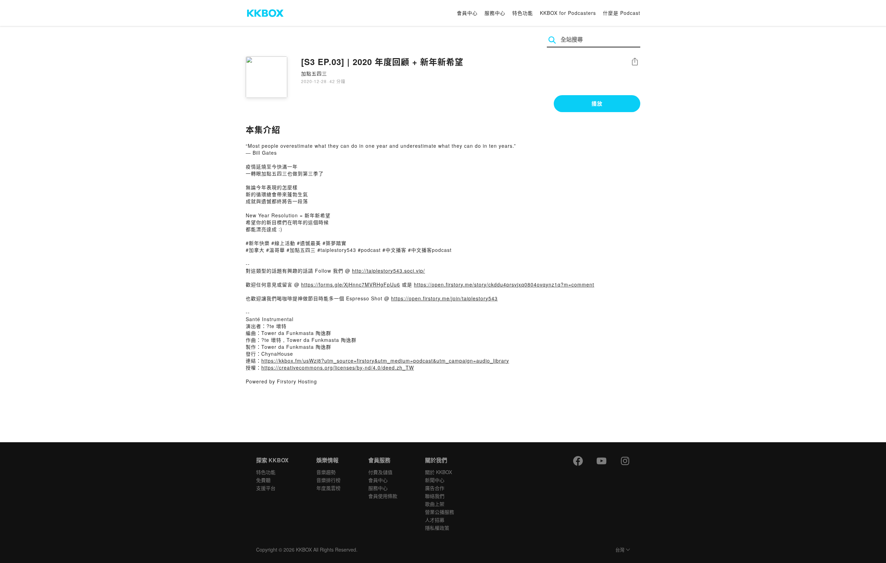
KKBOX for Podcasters (568, 12)
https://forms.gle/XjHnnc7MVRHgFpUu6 (350, 284)
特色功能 (522, 12)
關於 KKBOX (438, 472)
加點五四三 (314, 73)
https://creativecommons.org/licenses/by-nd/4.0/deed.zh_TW (337, 367)
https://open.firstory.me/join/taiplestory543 (444, 298)
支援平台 (265, 487)
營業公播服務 (439, 511)
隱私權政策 (437, 527)
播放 (597, 103)
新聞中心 (434, 479)
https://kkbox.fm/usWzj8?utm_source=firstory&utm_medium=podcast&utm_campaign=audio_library (385, 360)
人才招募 (434, 519)
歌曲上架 (434, 503)
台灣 (619, 550)
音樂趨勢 (326, 472)
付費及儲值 (380, 472)
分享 (634, 62)
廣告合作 (434, 487)
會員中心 (467, 12)
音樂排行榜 (328, 479)
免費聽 (263, 479)
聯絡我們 (434, 495)
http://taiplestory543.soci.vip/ (388, 270)
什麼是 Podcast (621, 12)
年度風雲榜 (328, 487)
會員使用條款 (382, 495)
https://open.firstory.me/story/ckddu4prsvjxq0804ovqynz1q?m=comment (504, 284)
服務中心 (495, 12)
